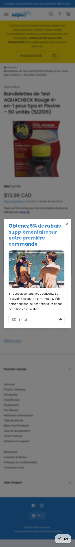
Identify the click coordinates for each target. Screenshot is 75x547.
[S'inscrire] (60, 319)
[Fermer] (67, 224)
